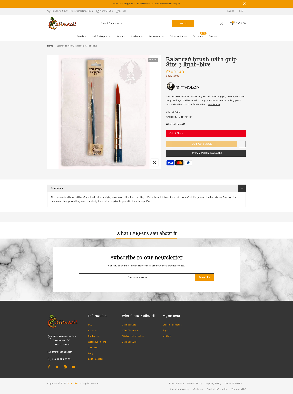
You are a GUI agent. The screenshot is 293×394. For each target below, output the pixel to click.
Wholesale (198, 389)
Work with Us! (238, 389)
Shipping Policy (213, 383)
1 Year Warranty (130, 330)
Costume (136, 36)
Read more (214, 104)
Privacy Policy (176, 383)
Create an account (172, 324)
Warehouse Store (97, 342)
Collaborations (177, 36)
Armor (119, 36)
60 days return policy (133, 336)
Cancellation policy (179, 389)
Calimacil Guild (129, 342)
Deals (212, 36)
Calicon (122, 11)
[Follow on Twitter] (56, 367)
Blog (90, 353)
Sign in (166, 330)
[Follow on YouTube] (73, 367)
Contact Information (217, 389)
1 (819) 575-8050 (59, 11)
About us (92, 330)
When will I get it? (175, 124)
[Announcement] (146, 4)
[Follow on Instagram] (65, 367)
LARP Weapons (100, 36)
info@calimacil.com (83, 11)
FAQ (90, 324)
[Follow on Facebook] (48, 367)
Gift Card (92, 347)
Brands (80, 36)
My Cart (167, 336)
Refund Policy (194, 383)
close (48, 3)
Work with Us (106, 11)
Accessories (155, 36)
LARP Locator (95, 359)
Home (50, 46)
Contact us (93, 336)
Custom (199, 36)
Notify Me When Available (206, 153)
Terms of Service (233, 383)
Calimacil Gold (129, 324)
